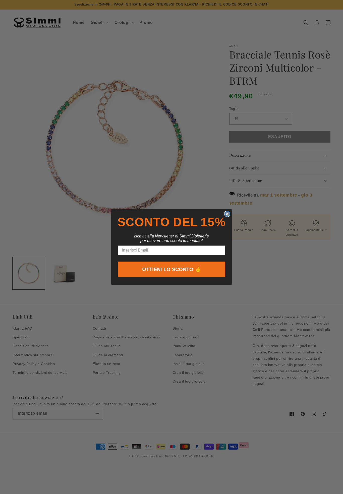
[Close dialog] (227, 213)
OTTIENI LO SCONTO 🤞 (171, 269)
